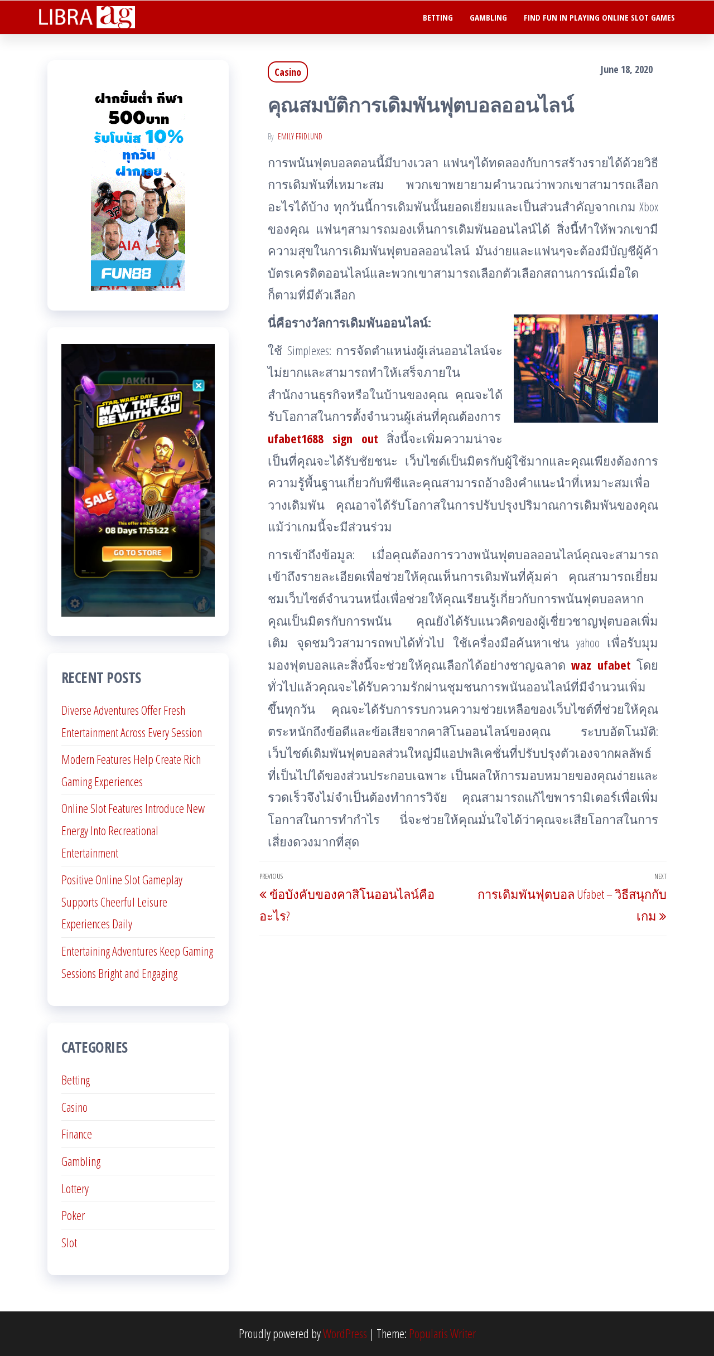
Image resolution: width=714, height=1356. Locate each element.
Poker (73, 1215)
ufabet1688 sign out (323, 438)
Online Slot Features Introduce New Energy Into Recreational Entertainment (133, 830)
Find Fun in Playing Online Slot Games (599, 17)
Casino (287, 72)
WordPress (345, 1333)
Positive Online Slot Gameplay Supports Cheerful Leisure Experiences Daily (121, 901)
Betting (438, 17)
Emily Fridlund (300, 136)
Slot (69, 1242)
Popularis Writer (442, 1333)
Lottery (75, 1188)
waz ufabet (601, 664)
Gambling (488, 17)
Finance (76, 1133)
